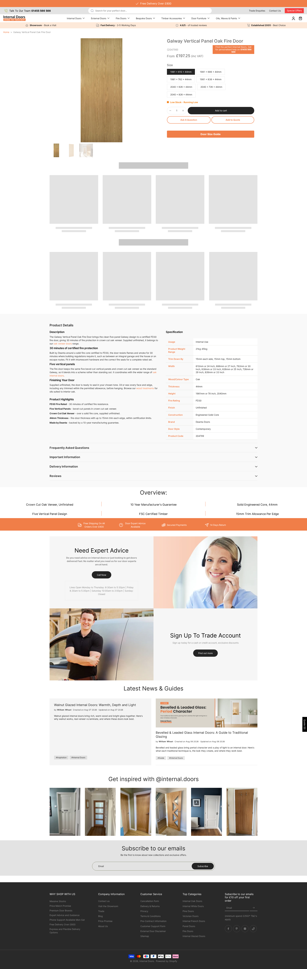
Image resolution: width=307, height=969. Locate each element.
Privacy (144, 911)
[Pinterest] (236, 928)
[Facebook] (228, 928)
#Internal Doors (78, 757)
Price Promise (105, 921)
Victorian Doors (190, 916)
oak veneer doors (63, 343)
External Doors (98, 18)
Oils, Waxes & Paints (226, 18)
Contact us (104, 901)
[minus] (170, 110)
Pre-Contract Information (153, 921)
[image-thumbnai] (56, 150)
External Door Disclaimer (153, 931)
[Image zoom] (102, 90)
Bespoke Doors (144, 18)
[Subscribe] (253, 908)
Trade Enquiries (257, 10)
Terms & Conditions (150, 916)
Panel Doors (189, 926)
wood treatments (145, 388)
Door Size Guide (211, 134)
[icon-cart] (300, 18)
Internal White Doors (193, 906)
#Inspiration (61, 757)
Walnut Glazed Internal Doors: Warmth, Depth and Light (95, 705)
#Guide (161, 758)
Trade (101, 911)
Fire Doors (121, 18)
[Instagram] (244, 928)
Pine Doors (188, 911)
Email (229, 907)
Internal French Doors (194, 921)
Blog (100, 916)
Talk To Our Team (30, 10)
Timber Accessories (171, 18)
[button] (221, 110)
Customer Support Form (152, 926)
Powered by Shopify (166, 961)
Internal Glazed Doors (194, 936)
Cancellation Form (149, 901)
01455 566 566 (241, 50)
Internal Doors (74, 18)
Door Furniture (198, 18)
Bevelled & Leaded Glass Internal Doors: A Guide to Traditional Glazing (202, 734)
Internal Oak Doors (192, 901)
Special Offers (294, 10)
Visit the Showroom (108, 906)
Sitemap (144, 936)
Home (6, 32)
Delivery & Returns (150, 906)
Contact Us (275, 10)
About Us (103, 926)
